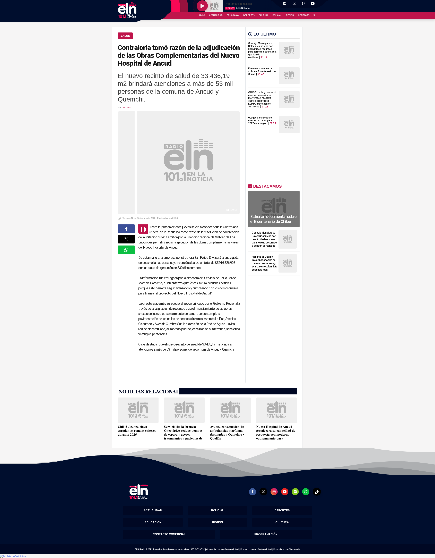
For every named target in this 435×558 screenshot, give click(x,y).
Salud (125, 35)
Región (290, 15)
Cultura (263, 15)
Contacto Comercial (169, 534)
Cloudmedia (294, 549)
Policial (277, 15)
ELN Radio (126, 107)
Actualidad (216, 15)
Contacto (303, 15)
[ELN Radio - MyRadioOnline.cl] (13, 556)
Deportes (249, 15)
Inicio (202, 15)
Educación (233, 15)
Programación (265, 534)
